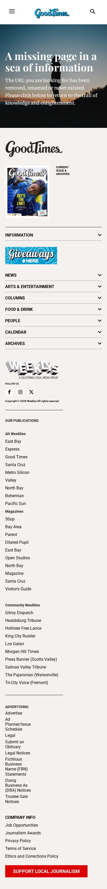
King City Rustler (20, 636)
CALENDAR (15, 332)
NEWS (11, 275)
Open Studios (17, 557)
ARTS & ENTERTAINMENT (29, 286)
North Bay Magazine (14, 569)
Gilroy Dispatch (19, 612)
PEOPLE (12, 320)
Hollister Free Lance (23, 628)
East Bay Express (13, 445)
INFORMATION (19, 235)
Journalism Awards (23, 833)
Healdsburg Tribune (23, 620)
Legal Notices (17, 753)
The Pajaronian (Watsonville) (31, 674)
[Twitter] (31, 392)
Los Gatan (14, 643)
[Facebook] (9, 392)
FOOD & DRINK (19, 309)
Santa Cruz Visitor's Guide (18, 585)
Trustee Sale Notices (16, 799)
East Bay (13, 550)
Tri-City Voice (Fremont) (26, 682)
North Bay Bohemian (14, 492)
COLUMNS (15, 298)
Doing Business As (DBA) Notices (18, 785)
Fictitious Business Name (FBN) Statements (16, 767)
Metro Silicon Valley (17, 476)
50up (10, 519)
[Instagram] (20, 392)
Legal (10, 735)
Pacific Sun (15, 503)
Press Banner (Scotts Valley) (31, 659)
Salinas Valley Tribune (25, 667)
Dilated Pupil (17, 542)
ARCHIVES (63, 171)
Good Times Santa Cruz (16, 460)
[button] (92, 12)
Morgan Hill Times (22, 651)
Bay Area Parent (13, 530)
